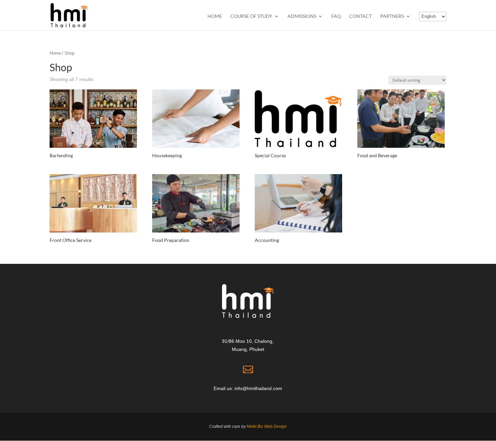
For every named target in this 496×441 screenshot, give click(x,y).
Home (215, 16)
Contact (360, 16)
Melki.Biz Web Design (267, 426)
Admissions (301, 16)
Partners (392, 16)
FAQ (336, 16)
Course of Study (251, 16)
